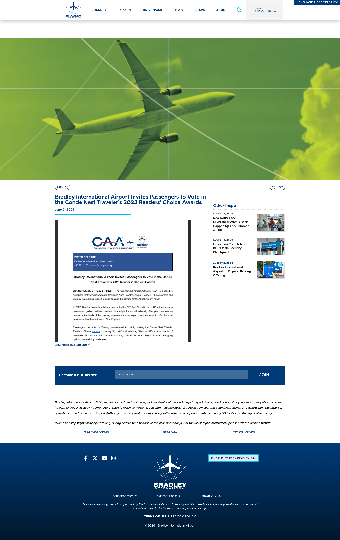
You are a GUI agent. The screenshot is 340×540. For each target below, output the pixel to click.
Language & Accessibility (317, 2)
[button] (239, 10)
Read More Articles (96, 432)
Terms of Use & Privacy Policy (170, 516)
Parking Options (244, 432)
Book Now (170, 432)
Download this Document (72, 344)
